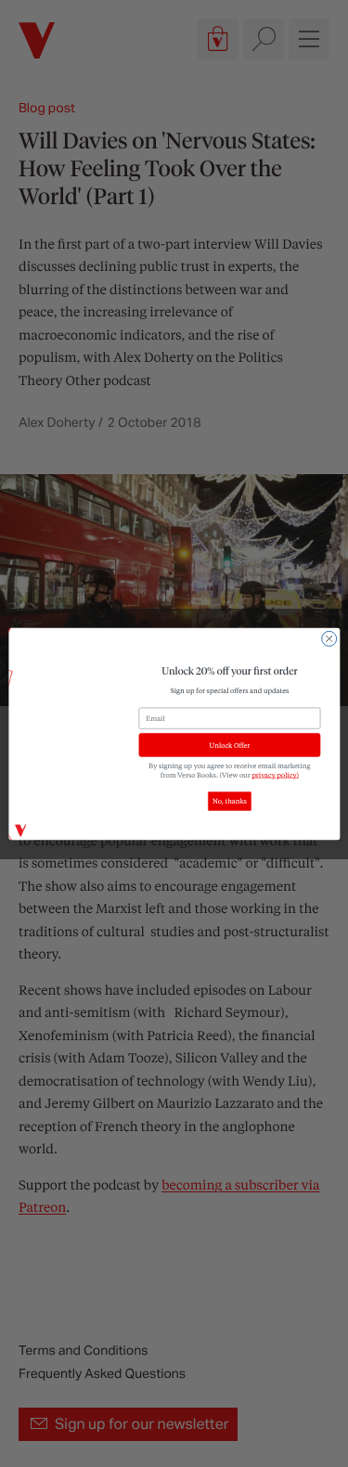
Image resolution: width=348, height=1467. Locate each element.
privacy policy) (275, 774)
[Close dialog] (328, 638)
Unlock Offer (229, 745)
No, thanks (230, 800)
